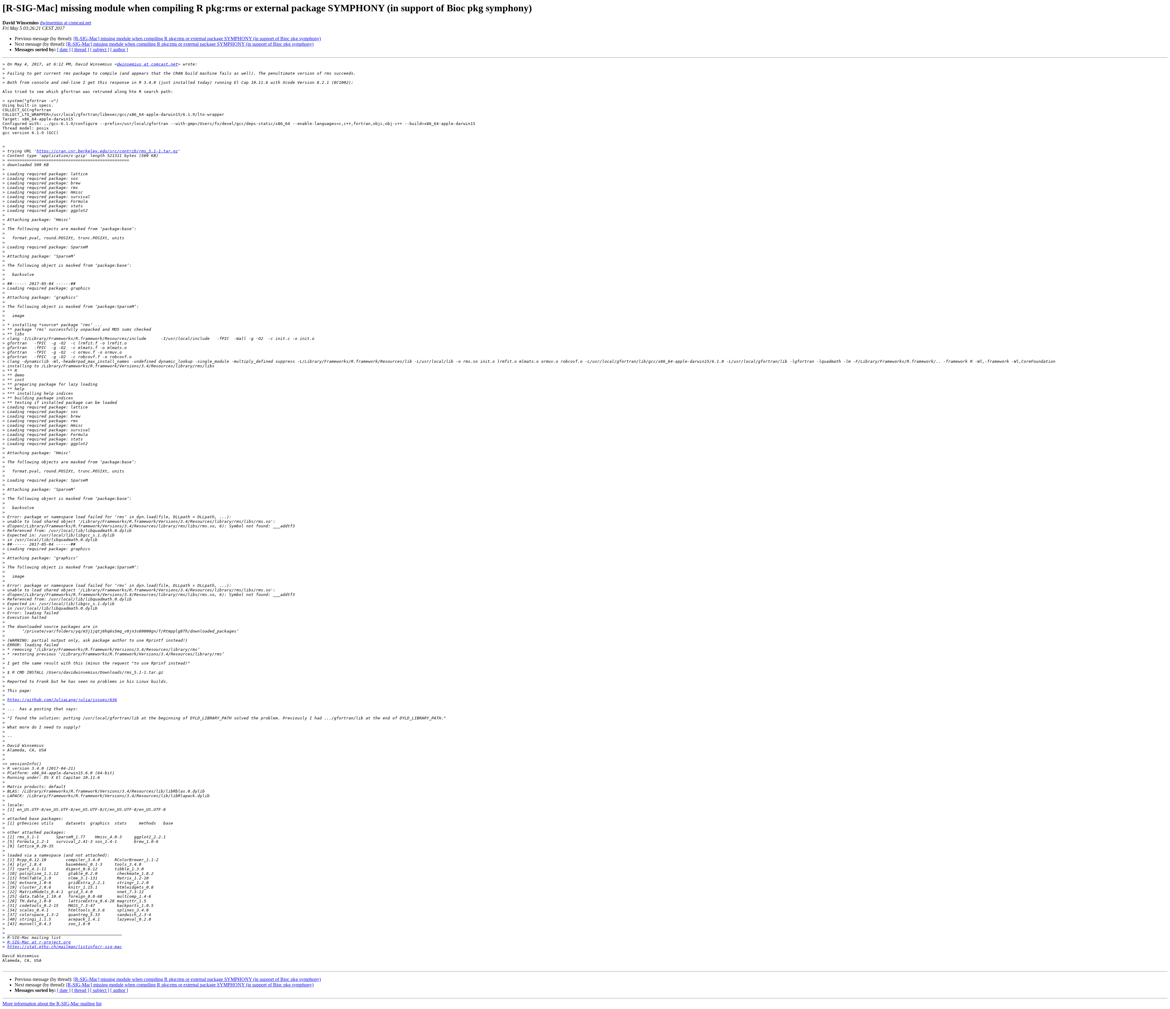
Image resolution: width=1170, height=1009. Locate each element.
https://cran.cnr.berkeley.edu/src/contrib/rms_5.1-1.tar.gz (107, 151)
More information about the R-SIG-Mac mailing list (51, 1003)
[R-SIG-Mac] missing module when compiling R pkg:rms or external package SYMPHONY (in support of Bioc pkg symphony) (197, 38)
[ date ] (63, 49)
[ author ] (119, 49)
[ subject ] (99, 49)
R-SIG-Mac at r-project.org (39, 942)
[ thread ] (80, 49)
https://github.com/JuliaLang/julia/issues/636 (62, 699)
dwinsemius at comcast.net (65, 22)
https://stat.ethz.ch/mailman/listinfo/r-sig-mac (64, 946)
